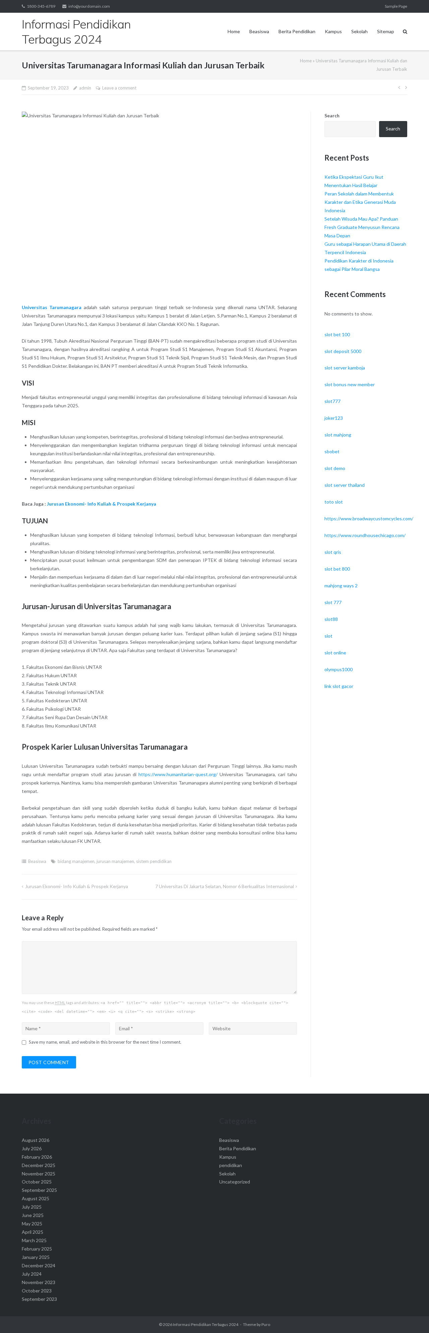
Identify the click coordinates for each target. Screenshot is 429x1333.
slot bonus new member (349, 384)
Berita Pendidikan (297, 31)
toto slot (333, 502)
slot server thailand (344, 485)
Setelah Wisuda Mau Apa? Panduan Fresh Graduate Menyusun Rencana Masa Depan (362, 227)
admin (85, 88)
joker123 (333, 418)
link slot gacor (338, 686)
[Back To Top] (412, 1317)
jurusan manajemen (115, 861)
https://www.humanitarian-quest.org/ (178, 774)
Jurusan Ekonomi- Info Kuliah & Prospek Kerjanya (101, 504)
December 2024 (38, 1265)
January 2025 (36, 1257)
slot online (335, 652)
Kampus (333, 31)
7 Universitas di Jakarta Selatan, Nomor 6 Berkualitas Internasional (224, 886)
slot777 (332, 401)
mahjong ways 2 (341, 585)
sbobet (332, 451)
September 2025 (39, 1190)
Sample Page (396, 6)
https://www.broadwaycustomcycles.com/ (368, 518)
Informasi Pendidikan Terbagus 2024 (205, 1324)
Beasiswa (259, 31)
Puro (265, 1324)
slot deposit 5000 (342, 351)
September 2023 (39, 1299)
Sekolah (359, 31)
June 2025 (33, 1215)
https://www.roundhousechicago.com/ (365, 535)
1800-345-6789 (41, 6)
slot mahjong (337, 435)
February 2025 (37, 1249)
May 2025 (32, 1223)
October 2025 (37, 1181)
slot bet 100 (337, 334)
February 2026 (37, 1157)
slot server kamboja (344, 367)
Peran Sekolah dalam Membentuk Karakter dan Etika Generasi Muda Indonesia (360, 202)
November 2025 (38, 1173)
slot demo (334, 468)
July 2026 (32, 1148)
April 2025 (32, 1232)
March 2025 (34, 1240)
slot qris (332, 552)
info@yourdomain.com (89, 6)
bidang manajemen (76, 861)
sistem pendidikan (154, 861)
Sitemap (385, 31)
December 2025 (38, 1165)
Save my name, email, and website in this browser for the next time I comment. (105, 1042)
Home (234, 31)
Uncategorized (234, 1181)
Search (332, 115)
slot (328, 636)
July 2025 (32, 1207)
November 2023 (38, 1282)
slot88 (331, 619)
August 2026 (35, 1140)
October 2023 (37, 1290)
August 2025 (35, 1198)
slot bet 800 (337, 569)
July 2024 (32, 1274)
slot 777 (333, 602)
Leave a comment (119, 88)
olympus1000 (338, 669)
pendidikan (230, 1165)
